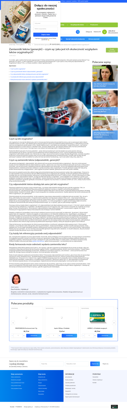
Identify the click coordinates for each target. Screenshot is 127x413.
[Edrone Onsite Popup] (63, 206)
